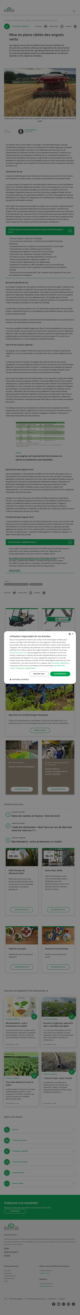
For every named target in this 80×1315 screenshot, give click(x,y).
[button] (19, 679)
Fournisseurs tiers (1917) (19, 653)
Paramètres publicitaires (60, 663)
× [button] (72, 634)
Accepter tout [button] (60, 674)
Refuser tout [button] (39, 674)
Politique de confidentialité (25, 668)
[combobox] (70, 634)
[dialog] (40, 657)
